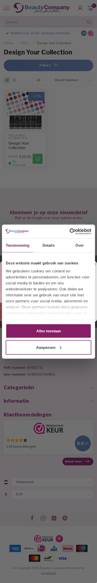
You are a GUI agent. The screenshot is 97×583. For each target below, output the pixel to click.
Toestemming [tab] (17, 245)
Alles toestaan (48, 331)
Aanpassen (45, 347)
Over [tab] (79, 245)
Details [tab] (49, 245)
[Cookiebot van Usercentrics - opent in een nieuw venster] (69, 231)
